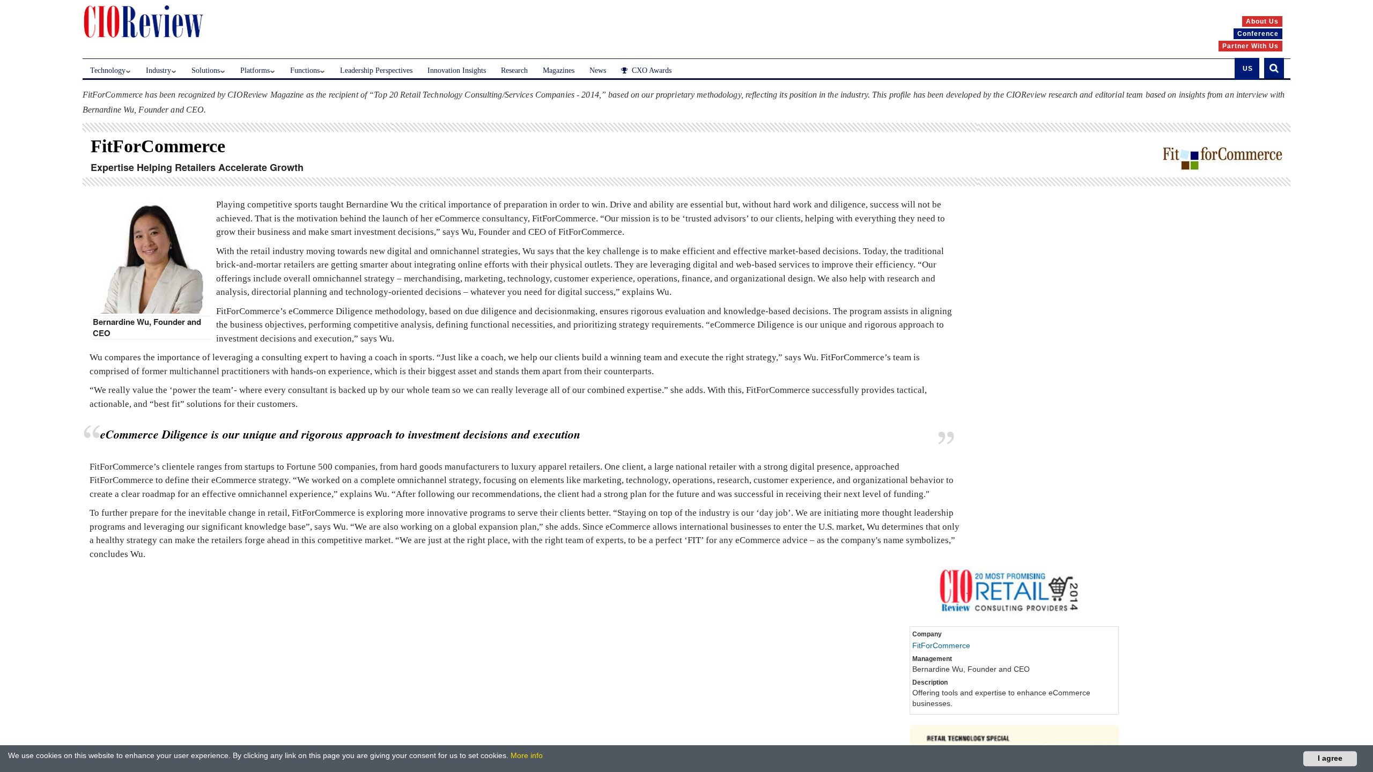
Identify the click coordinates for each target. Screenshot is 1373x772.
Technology (108, 70)
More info (527, 755)
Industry (158, 70)
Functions (305, 70)
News (597, 70)
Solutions (205, 70)
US (1248, 68)
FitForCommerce (941, 645)
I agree (1330, 758)
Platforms (255, 70)
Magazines (558, 70)
